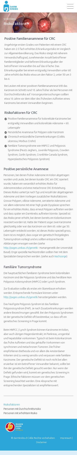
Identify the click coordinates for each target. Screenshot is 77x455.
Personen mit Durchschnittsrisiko (22, 408)
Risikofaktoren (12, 404)
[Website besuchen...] (14, 431)
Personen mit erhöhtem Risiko (20, 413)
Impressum (65, 438)
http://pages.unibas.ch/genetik (21, 247)
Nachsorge (60, 256)
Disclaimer (41, 442)
